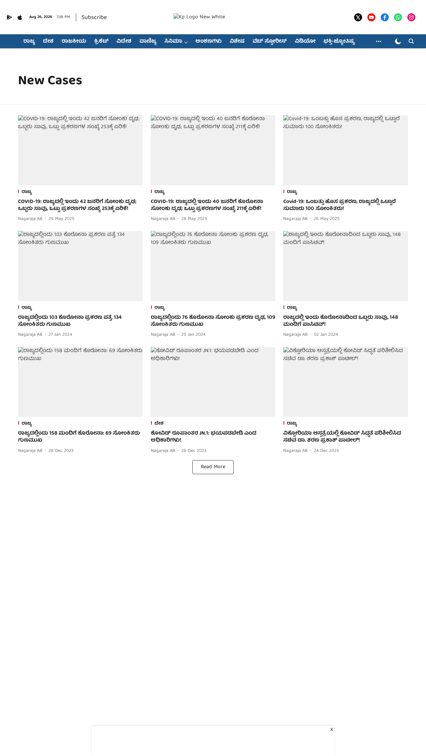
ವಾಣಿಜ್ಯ (147, 41)
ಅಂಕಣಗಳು (208, 41)
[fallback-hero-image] (80, 150)
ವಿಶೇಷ (237, 41)
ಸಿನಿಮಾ (173, 41)
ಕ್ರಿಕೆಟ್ (101, 41)
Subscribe (94, 18)
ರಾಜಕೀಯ (74, 41)
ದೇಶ (48, 41)
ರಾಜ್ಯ (29, 41)
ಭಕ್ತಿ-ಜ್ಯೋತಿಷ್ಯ (339, 41)
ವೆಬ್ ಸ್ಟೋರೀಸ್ (270, 41)
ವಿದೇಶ (123, 41)
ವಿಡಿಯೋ (305, 41)
